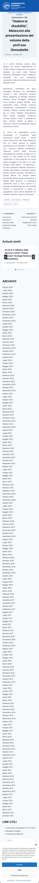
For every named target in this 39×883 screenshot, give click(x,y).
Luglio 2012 (7, 797)
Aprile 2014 (7, 734)
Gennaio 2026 (8, 309)
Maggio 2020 (7, 512)
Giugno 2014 (7, 728)
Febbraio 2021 (8, 485)
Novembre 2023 (9, 384)
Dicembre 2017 (8, 600)
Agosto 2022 (7, 430)
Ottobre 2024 (7, 351)
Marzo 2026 (7, 302)
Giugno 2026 (7, 293)
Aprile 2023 (7, 406)
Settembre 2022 (9, 427)
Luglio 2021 (7, 470)
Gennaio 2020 (8, 524)
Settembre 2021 (8, 463)
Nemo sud (8, 204)
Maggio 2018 (7, 585)
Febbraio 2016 (8, 667)
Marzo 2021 (7, 482)
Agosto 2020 (7, 503)
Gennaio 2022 (8, 451)
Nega (19, 870)
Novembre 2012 (8, 785)
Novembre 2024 (9, 348)
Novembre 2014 (8, 712)
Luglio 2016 (7, 652)
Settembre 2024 (9, 354)
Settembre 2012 (8, 791)
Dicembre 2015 (8, 673)
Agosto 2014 (7, 722)
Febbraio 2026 (8, 306)
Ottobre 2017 (7, 606)
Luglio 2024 (7, 360)
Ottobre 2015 (7, 679)
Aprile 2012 (6, 807)
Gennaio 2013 (8, 779)
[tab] (15, 269)
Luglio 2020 (7, 506)
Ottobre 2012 (7, 788)
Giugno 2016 (7, 655)
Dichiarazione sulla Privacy (23, 880)
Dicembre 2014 (8, 709)
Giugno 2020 (7, 509)
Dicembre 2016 (8, 637)
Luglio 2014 (7, 725)
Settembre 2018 (8, 573)
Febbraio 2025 (8, 339)
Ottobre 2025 (7, 318)
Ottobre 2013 (7, 752)
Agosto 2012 (7, 794)
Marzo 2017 (7, 627)
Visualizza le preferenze (19, 875)
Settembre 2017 (8, 609)
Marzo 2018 (7, 591)
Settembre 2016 (8, 646)
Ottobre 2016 (7, 643)
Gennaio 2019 (8, 561)
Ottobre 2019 (7, 533)
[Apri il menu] (35, 5)
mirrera (8, 54)
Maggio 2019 (7, 548)
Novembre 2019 (8, 530)
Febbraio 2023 (8, 412)
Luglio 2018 (7, 579)
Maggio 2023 (7, 403)
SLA (16, 204)
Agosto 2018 (7, 576)
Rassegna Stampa (13, 831)
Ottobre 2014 (7, 715)
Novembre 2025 (8, 315)
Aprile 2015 (6, 697)
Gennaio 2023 (8, 415)
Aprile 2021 (6, 479)
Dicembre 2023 (8, 381)
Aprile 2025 (7, 333)
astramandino (10, 263)
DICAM (7, 200)
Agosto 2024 (7, 357)
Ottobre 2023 (7, 388)
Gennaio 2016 (8, 670)
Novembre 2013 (8, 749)
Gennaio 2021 (8, 488)
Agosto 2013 (7, 758)
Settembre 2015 (8, 682)
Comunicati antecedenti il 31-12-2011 (21, 828)
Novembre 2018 (8, 567)
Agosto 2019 (7, 539)
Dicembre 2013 (8, 746)
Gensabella (16, 200)
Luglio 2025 (7, 324)
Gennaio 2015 (8, 706)
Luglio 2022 (7, 433)
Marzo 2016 (7, 664)
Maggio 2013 (7, 767)
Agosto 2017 (7, 612)
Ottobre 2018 (7, 570)
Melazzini (25, 200)
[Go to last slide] (5, 257)
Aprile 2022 (7, 442)
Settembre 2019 (8, 536)
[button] (36, 844)
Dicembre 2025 (8, 312)
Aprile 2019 (7, 552)
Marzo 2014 (7, 737)
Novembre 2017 (8, 603)
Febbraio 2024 (8, 375)
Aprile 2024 (7, 369)
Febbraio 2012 (8, 813)
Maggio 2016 (7, 658)
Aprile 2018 (6, 588)
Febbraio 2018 (8, 594)
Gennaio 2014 (8, 743)
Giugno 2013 (7, 764)
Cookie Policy (11, 880)
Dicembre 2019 (8, 527)
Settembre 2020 (9, 500)
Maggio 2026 (7, 296)
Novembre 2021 (8, 457)
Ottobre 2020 (7, 497)
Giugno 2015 (7, 691)
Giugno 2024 (7, 363)
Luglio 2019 (7, 542)
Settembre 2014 (8, 719)
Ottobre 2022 (7, 424)
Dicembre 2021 (8, 454)
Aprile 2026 (7, 300)
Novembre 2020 (9, 494)
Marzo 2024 (7, 372)
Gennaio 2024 (8, 378)
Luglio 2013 (7, 761)
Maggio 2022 (7, 439)
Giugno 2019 (7, 545)
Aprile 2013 (7, 770)
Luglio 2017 (7, 615)
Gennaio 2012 (8, 816)
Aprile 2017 (6, 624)
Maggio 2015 (7, 694)
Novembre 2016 (8, 640)
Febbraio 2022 (8, 448)
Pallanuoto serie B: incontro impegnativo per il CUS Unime (29, 219)
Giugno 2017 (7, 618)
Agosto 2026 (7, 287)
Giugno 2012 (7, 801)
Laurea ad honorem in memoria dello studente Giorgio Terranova (9, 221)
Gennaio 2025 (8, 342)
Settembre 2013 (8, 755)
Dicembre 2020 (8, 491)
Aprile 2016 (7, 661)
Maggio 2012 (7, 803)
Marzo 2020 (7, 518)
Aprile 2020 (7, 515)
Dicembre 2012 (8, 782)
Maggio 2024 (7, 366)
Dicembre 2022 (8, 418)
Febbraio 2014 (8, 740)
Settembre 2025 (9, 321)
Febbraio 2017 (8, 630)
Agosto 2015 (7, 685)
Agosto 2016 (7, 649)
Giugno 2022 (7, 436)
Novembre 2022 (8, 421)
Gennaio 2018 (8, 597)
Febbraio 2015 (8, 703)
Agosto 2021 (7, 466)
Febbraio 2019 (8, 558)
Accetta (19, 865)
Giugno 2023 (7, 400)
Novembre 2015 (8, 676)
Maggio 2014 (7, 731)
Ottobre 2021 (7, 460)
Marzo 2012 (7, 810)
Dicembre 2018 (8, 564)
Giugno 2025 (7, 327)
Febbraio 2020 (8, 521)
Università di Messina (14, 834)
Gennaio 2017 (8, 633)
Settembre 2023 (9, 391)
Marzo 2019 (7, 555)
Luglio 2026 (7, 290)
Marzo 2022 (7, 445)
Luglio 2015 (7, 688)
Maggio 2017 (7, 621)
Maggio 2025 (7, 330)
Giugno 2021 (7, 473)
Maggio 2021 (7, 476)
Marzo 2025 (7, 336)
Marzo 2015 (7, 700)
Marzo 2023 (7, 409)
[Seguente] (33, 257)
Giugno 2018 (7, 582)
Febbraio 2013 (8, 776)
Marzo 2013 (7, 773)
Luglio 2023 (7, 397)
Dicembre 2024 (8, 345)
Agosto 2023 (7, 394)
